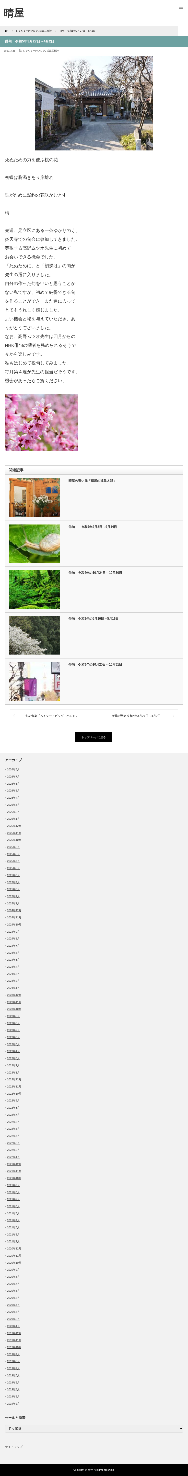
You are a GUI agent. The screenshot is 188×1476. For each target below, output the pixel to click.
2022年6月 (13, 1121)
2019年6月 (13, 1375)
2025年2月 (13, 896)
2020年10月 (14, 1262)
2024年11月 (14, 917)
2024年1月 (13, 987)
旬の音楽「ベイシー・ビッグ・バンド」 (51, 716)
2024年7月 (13, 945)
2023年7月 (13, 1030)
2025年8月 (13, 854)
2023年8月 (13, 1023)
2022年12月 (14, 1079)
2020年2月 (13, 1318)
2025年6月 (13, 868)
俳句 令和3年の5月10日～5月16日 (94, 618)
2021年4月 (13, 1220)
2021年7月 (13, 1199)
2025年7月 (13, 860)
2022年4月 (13, 1135)
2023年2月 (13, 1065)
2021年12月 (14, 1164)
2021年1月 (13, 1241)
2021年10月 (14, 1178)
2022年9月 (13, 1100)
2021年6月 (13, 1206)
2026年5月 (13, 790)
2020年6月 (13, 1290)
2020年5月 (13, 1297)
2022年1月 (13, 1156)
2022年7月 (13, 1114)
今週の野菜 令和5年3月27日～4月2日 (136, 716)
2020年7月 (13, 1283)
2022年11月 (14, 1086)
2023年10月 (14, 1008)
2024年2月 (13, 980)
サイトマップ (14, 1447)
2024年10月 (14, 924)
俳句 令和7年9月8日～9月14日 (93, 527)
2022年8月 (13, 1107)
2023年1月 (13, 1072)
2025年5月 (13, 875)
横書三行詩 (53, 50)
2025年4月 (13, 882)
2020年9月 (13, 1269)
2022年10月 (14, 1093)
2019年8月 (13, 1361)
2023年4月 (13, 1051)
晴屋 (90, 1469)
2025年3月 (13, 889)
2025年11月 (14, 833)
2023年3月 (13, 1058)
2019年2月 (13, 1403)
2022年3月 (13, 1142)
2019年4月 (13, 1389)
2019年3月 (13, 1396)
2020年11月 (14, 1255)
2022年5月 (13, 1128)
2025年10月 (14, 839)
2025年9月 (13, 846)
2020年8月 (13, 1276)
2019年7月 (13, 1368)
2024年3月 (13, 973)
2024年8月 (13, 938)
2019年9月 (13, 1354)
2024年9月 (13, 931)
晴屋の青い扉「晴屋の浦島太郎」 (92, 481)
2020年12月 (14, 1248)
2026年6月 (13, 783)
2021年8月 (13, 1192)
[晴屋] (14, 13)
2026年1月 (13, 818)
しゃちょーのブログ (34, 50)
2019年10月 (14, 1347)
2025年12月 (14, 825)
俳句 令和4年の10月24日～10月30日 (95, 573)
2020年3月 (13, 1311)
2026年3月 (13, 804)
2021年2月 (13, 1234)
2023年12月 (14, 994)
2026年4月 (13, 797)
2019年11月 (14, 1340)
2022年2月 (13, 1149)
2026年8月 (13, 769)
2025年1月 (13, 903)
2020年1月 (13, 1326)
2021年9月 (13, 1185)
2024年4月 (13, 966)
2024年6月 (13, 952)
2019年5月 (13, 1382)
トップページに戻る (94, 737)
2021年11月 (14, 1170)
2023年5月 (13, 1044)
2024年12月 (14, 910)
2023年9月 (13, 1016)
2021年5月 (13, 1213)
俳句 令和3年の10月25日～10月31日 (95, 664)
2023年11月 (14, 1002)
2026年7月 (13, 776)
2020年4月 (13, 1304)
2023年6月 (13, 1037)
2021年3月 (13, 1227)
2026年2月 (13, 811)
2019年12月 (14, 1333)
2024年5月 (13, 959)
